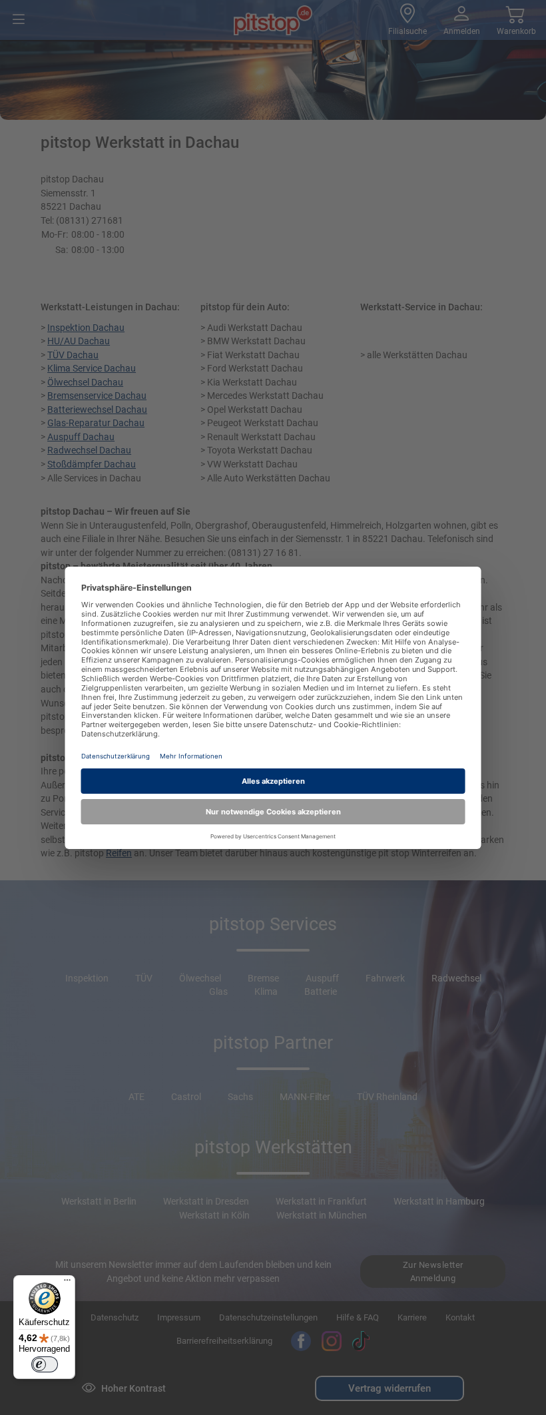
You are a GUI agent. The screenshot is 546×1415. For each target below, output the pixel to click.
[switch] (44, 1364)
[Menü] (67, 1283)
